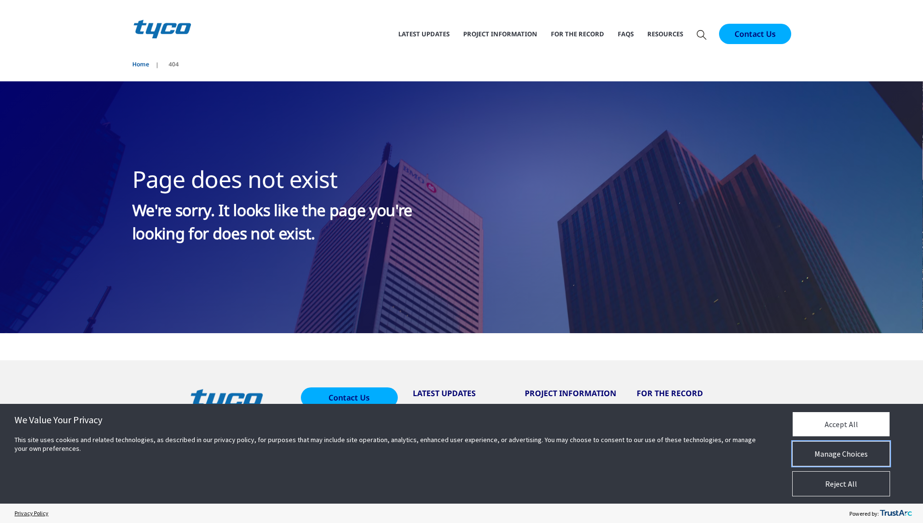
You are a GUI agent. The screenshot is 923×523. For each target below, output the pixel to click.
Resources (665, 34)
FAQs (626, 34)
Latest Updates (424, 34)
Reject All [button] (841, 484)
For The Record (577, 34)
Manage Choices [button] (841, 454)
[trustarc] (896, 513)
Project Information (500, 34)
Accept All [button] (841, 424)
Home (140, 64)
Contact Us (755, 34)
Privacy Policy (31, 513)
